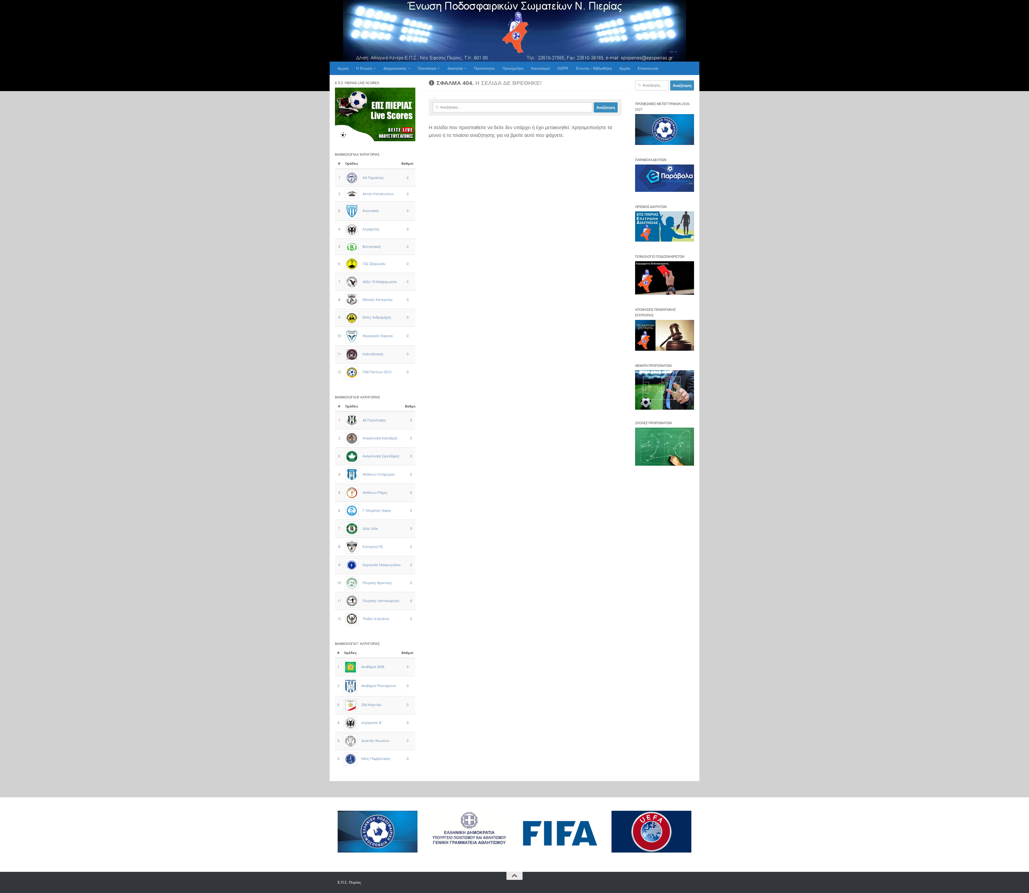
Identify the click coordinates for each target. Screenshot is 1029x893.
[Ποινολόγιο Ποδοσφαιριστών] (664, 294)
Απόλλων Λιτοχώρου (379, 474)
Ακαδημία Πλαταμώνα (378, 686)
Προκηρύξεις (513, 68)
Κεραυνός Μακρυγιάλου (382, 565)
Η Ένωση (364, 68)
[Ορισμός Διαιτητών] (664, 240)
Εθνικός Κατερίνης (378, 300)
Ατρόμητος (371, 229)
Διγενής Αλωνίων (375, 741)
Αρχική (343, 68)
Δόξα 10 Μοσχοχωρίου (380, 282)
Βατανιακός (372, 247)
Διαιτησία (455, 68)
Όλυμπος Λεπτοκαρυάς (381, 601)
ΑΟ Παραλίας (373, 178)
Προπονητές (484, 68)
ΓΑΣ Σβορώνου (374, 264)
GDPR (562, 68)
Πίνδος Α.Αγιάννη (376, 619)
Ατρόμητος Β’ (371, 723)
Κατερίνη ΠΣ (373, 547)
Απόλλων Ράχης (375, 493)
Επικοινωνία (648, 68)
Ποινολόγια (427, 68)
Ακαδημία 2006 (372, 667)
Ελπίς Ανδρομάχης (377, 317)
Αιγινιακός (371, 211)
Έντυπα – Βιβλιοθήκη (594, 68)
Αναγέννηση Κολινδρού (380, 438)
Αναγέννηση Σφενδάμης (381, 456)
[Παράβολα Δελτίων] (664, 191)
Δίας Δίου (370, 528)
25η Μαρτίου (371, 705)
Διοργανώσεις (395, 68)
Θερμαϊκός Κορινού (378, 336)
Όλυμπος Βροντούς (377, 583)
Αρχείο (624, 68)
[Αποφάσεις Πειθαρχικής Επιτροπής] (664, 350)
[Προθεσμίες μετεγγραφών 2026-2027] (664, 144)
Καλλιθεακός (373, 354)
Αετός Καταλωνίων (378, 194)
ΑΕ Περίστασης (374, 420)
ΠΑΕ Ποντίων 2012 (377, 372)
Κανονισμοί (540, 68)
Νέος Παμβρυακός (376, 759)
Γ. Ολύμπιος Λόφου (377, 511)
